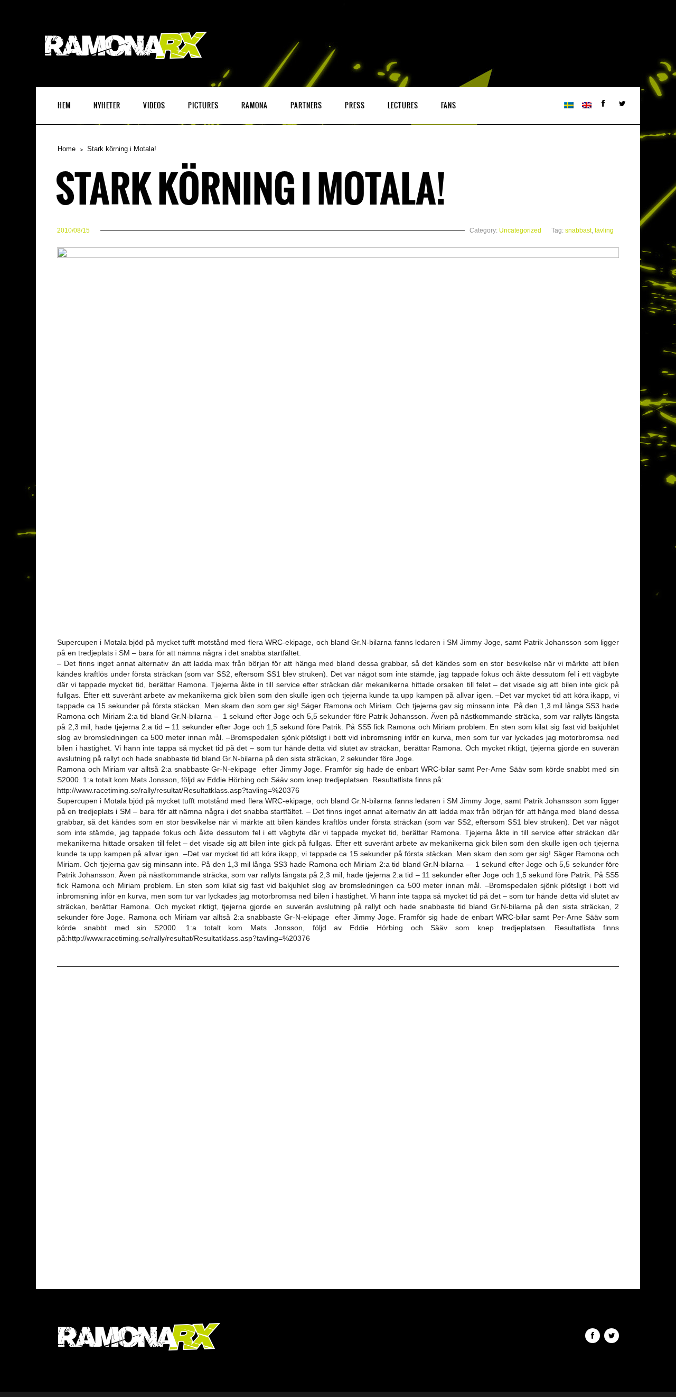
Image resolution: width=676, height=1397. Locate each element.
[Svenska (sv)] (569, 105)
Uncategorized (520, 230)
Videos (154, 105)
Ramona (254, 105)
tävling (604, 230)
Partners (306, 105)
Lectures (403, 105)
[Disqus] (338, 1139)
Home (67, 149)
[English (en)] (587, 105)
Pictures (203, 105)
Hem (64, 105)
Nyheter (106, 105)
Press (355, 105)
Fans (448, 105)
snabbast (578, 230)
